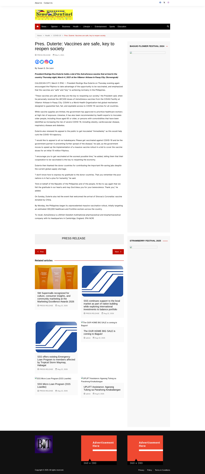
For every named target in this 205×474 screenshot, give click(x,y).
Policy (149, 470)
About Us (38, 3)
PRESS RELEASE (44, 55)
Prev (42, 252)
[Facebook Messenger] (51, 62)
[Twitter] (42, 62)
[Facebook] (37, 62)
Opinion (54, 27)
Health (76, 27)
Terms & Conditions (162, 470)
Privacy (141, 470)
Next (117, 252)
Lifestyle (86, 27)
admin (88, 338)
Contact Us (48, 3)
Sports (112, 27)
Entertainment (101, 27)
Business (66, 27)
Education (122, 27)
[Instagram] (46, 62)
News (44, 27)
